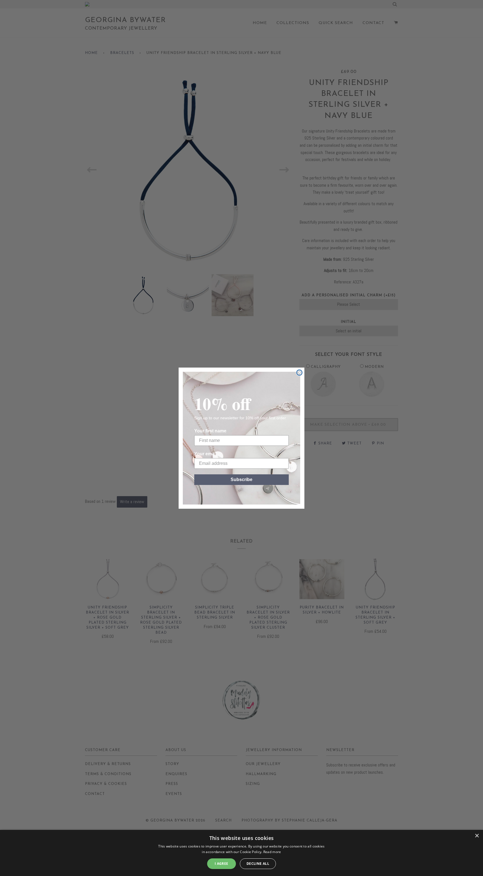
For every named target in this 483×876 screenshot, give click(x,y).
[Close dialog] (299, 372)
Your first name (210, 430)
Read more (272, 851)
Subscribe (241, 479)
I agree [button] (221, 863)
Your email (205, 453)
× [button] (477, 836)
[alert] (241, 853)
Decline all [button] (258, 863)
